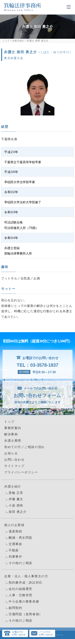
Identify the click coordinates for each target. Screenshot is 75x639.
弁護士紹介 (18, 41)
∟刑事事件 (13, 556)
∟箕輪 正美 (13, 492)
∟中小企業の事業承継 (21, 601)
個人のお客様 (14, 525)
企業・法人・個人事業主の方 (26, 576)
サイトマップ (14, 466)
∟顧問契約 (13, 607)
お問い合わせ (14, 459)
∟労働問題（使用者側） (23, 614)
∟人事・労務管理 (18, 595)
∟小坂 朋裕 (13, 505)
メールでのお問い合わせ (46, 633)
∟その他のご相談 (18, 563)
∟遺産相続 (13, 531)
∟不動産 (11, 550)
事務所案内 (12, 428)
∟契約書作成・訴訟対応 (23, 582)
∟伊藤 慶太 (13, 499)
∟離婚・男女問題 (18, 537)
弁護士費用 (12, 440)
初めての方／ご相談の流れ (24, 447)
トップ (6, 41)
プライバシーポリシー (21, 472)
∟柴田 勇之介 (15, 511)
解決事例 (11, 434)
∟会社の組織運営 (18, 588)
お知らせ (11, 453)
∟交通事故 (13, 544)
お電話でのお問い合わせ (19, 633)
